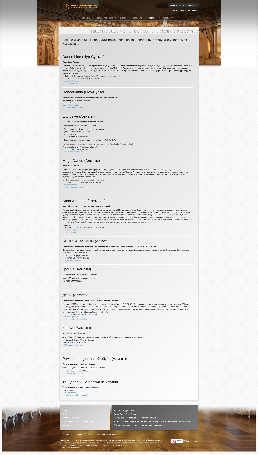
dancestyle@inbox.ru (70, 81)
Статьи (166, 18)
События (85, 18)
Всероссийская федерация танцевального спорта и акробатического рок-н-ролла (152, 421)
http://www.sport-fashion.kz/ (73, 260)
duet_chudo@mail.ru (70, 317)
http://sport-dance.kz (70, 232)
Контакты (66, 425)
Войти (65, 414)
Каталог (152, 18)
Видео (123, 18)
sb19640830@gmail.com (72, 345)
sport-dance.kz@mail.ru (71, 230)
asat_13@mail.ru (69, 393)
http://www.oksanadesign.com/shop (76, 395)
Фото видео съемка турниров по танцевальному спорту (140, 425)
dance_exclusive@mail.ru (72, 152)
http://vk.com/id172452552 (72, 373)
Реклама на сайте (70, 418)
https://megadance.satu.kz (72, 83)
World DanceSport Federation (127, 414)
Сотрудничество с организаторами (78, 421)
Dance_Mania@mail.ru (71, 105)
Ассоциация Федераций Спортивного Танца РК (136, 418)
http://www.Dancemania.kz (72, 108)
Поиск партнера (105, 18)
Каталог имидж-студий (124, 410)
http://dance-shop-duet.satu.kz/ (74, 319)
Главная (66, 410)
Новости (137, 18)
